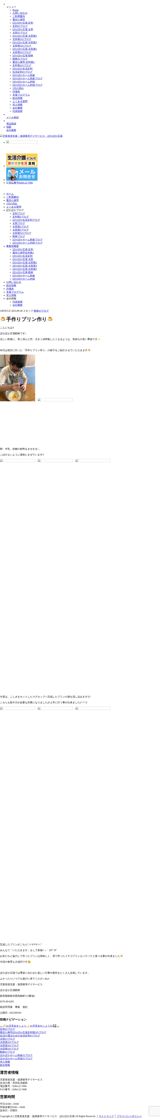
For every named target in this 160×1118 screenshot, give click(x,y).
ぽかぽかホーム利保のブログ (16, 1058)
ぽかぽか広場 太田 (22, 29)
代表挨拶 (17, 111)
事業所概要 (12, 246)
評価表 (16, 91)
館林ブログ (18, 236)
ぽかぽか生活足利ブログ (26, 220)
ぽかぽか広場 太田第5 (24, 49)
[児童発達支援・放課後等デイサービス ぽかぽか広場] (31, 136)
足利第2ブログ (20, 216)
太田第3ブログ (20, 229)
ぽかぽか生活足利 (22, 68)
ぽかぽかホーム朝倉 (23, 75)
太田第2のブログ (21, 39)
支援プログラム (21, 95)
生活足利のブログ (22, 72)
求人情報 (17, 104)
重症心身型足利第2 (23, 252)
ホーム (10, 193)
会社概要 (17, 108)
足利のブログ (20, 26)
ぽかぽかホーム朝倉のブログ (16, 1055)
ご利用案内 (18, 16)
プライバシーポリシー (129, 1116)
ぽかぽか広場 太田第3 (24, 42)
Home (15, 10)
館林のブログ (20, 59)
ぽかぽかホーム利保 (23, 81)
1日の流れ (18, 88)
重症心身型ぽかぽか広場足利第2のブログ (23, 1032)
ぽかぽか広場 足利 (22, 23)
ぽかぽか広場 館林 (22, 55)
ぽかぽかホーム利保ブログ (27, 85)
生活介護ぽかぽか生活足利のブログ (20, 1035)
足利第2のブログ (21, 65)
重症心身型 (18, 19)
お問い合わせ (20, 13)
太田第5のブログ (21, 52)
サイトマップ (106, 1116)
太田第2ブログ (20, 226)
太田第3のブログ (21, 45)
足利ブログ (18, 213)
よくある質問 (20, 101)
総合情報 (17, 98)
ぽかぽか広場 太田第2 (24, 36)
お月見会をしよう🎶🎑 (44, 1025)
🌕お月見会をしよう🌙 (14, 1025)
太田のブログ (20, 32)
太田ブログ (18, 223)
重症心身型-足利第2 (23, 62)
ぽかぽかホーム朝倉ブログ (27, 78)
